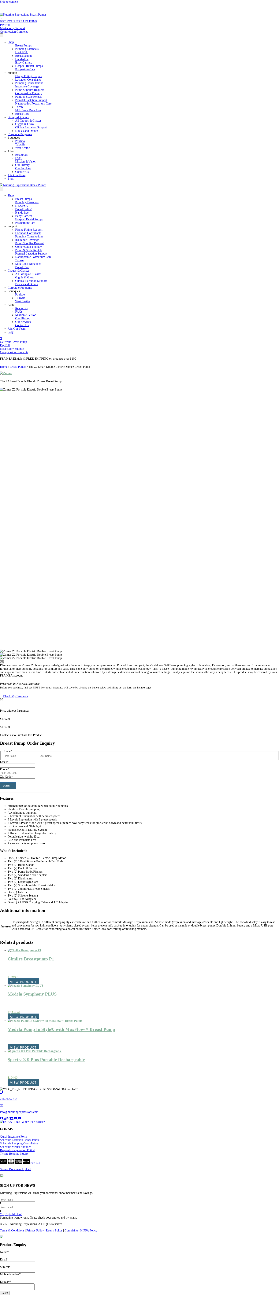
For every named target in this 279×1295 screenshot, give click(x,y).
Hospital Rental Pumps (29, 66)
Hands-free (21, 59)
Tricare (19, 106)
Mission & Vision (25, 161)
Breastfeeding (23, 55)
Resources (21, 154)
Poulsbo (20, 141)
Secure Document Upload (15, 1169)
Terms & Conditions (12, 1230)
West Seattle (22, 147)
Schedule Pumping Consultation (19, 1143)
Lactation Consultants (28, 79)
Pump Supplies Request (29, 89)
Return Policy (54, 1230)
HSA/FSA (20, 8)
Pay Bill (35, 1162)
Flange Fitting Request (28, 76)
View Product (23, 982)
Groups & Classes (18, 117)
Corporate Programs (20, 134)
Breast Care (22, 113)
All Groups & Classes (28, 120)
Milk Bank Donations (28, 110)
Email (4, 1259)
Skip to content (9, 1)
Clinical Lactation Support (31, 127)
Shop (11, 42)
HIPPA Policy (88, 1230)
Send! (5, 1293)
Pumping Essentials (27, 48)
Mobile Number (10, 1274)
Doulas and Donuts (26, 130)
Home (3, 366)
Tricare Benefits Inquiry (14, 1153)
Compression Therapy (28, 93)
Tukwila (20, 144)
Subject (5, 1266)
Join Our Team (16, 175)
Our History (22, 165)
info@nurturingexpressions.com (19, 1111)
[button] (21, 735)
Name (4, 1252)
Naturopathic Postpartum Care (33, 103)
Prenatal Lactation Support (31, 100)
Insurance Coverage (27, 86)
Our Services (23, 168)
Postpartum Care (25, 69)
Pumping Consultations (29, 83)
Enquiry (5, 1281)
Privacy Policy (35, 1230)
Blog (10, 178)
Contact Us (22, 171)
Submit (7, 785)
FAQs (18, 158)
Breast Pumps (23, 45)
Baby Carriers (23, 62)
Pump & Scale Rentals (28, 96)
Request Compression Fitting (17, 1150)
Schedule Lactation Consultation (19, 1140)
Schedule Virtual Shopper (15, 1146)
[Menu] (1, 35)
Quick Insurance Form (13, 1136)
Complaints (71, 1230)
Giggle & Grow (24, 124)
